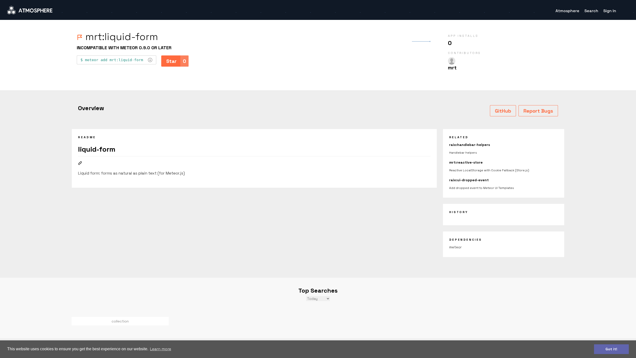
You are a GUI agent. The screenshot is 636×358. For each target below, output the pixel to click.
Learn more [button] (160, 349)
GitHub (503, 111)
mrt (452, 67)
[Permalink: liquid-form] (80, 163)
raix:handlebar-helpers (469, 144)
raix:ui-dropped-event (469, 180)
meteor (455, 247)
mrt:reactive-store (466, 162)
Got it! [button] (611, 349)
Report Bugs (538, 111)
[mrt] (451, 61)
